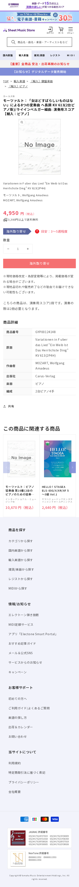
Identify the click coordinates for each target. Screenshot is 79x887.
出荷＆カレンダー (20, 727)
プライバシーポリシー (23, 782)
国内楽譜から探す (20, 550)
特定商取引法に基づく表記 (26, 772)
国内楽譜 (8, 55)
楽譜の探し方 (17, 717)
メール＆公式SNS (20, 653)
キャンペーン (17, 672)
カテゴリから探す (20, 541)
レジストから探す (20, 579)
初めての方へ (17, 698)
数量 (6, 240)
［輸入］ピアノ (18, 86)
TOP (6, 81)
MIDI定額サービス (20, 624)
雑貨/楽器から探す (21, 569)
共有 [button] (11, 406)
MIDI (71, 55)
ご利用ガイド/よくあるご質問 (29, 708)
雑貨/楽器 (39, 55)
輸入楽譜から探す (20, 560)
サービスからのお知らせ (25, 662)
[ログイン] (50, 29)
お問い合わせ (17, 736)
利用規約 (14, 763)
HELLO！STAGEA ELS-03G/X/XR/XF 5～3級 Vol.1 (55, 490)
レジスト (55, 55)
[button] (70, 29)
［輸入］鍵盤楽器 (41, 81)
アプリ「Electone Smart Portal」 (33, 634)
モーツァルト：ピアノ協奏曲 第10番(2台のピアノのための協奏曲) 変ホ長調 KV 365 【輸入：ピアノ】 (19, 490)
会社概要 (14, 792)
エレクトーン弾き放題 (23, 615)
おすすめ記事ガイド (22, 643)
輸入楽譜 (23, 55)
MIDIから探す (17, 588)
